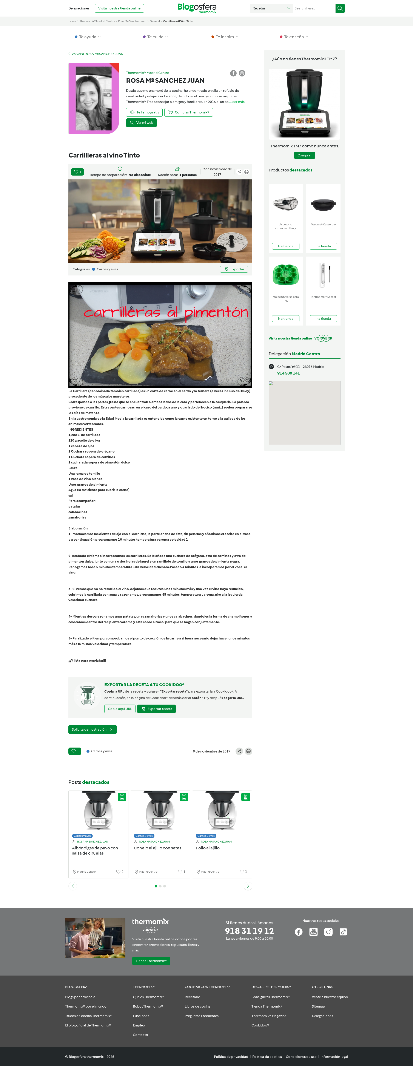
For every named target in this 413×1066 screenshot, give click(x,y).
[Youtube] (313, 932)
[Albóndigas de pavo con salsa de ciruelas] (98, 815)
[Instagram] (328, 932)
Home (72, 21)
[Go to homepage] (197, 8)
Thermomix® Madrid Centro (97, 21)
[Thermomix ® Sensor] (323, 275)
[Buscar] (340, 8)
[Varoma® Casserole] (323, 202)
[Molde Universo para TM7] (285, 275)
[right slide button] (248, 886)
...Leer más (237, 102)
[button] (271, 8)
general (155, 21)
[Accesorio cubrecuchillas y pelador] (285, 202)
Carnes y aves (82, 835)
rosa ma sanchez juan (132, 21)
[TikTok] (343, 932)
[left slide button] (72, 886)
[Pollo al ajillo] (222, 815)
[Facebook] (299, 932)
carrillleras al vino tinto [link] (178, 21)
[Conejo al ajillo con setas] (160, 815)
